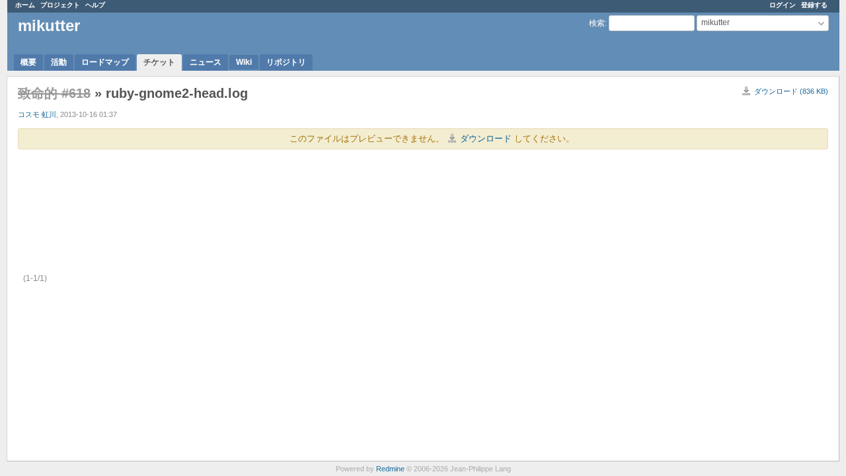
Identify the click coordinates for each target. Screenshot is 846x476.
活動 (59, 62)
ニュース (205, 62)
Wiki (244, 62)
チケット (159, 62)
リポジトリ (286, 62)
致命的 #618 (54, 93)
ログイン (782, 5)
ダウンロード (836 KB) (791, 91)
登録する (814, 5)
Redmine (390, 469)
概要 (28, 62)
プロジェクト (60, 5)
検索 (597, 23)
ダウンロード (486, 138)
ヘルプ (95, 5)
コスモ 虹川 (37, 114)
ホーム (25, 5)
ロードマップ (105, 62)
